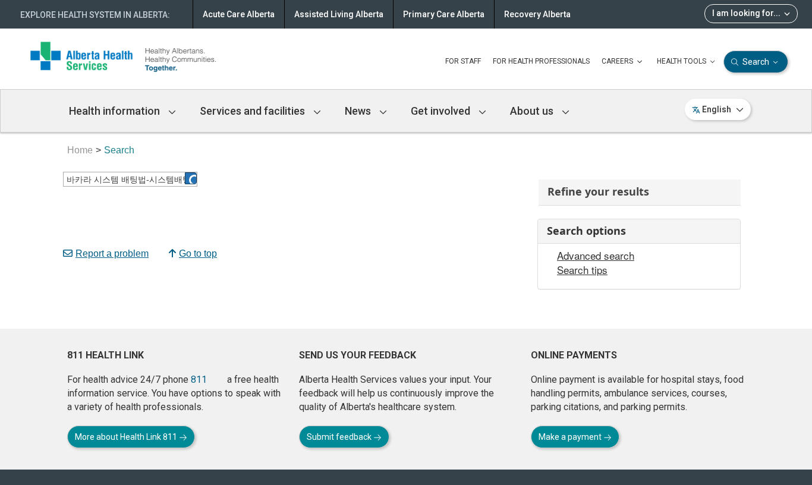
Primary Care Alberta (443, 14)
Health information (115, 111)
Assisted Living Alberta (338, 14)
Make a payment (571, 437)
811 (199, 379)
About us (533, 111)
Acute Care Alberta (239, 14)
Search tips (582, 270)
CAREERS (618, 61)
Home (80, 150)
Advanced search (595, 255)
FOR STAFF (463, 61)
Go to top (198, 253)
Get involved (442, 111)
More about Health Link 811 (127, 437)
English (716, 109)
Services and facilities (253, 111)
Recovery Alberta (537, 14)
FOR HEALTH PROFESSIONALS (541, 61)
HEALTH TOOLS (682, 61)
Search (756, 62)
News (359, 111)
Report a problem (112, 253)
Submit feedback (340, 437)
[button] (191, 178)
